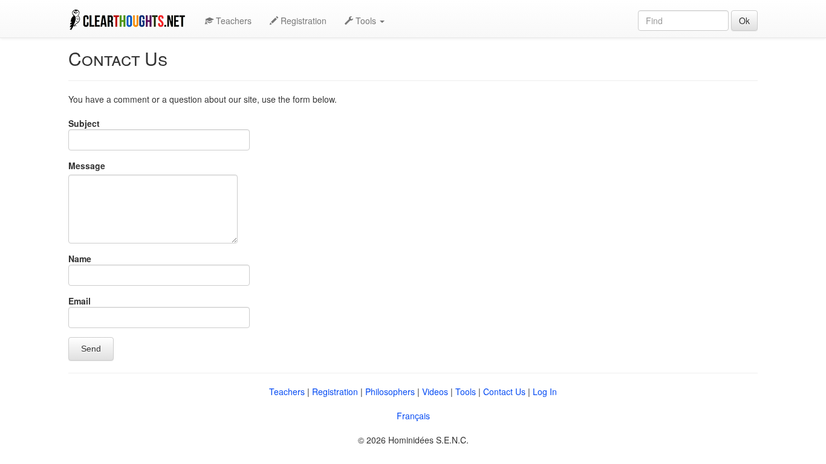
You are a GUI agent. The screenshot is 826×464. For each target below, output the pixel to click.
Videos (435, 391)
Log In (545, 391)
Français (413, 416)
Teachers (232, 20)
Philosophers (390, 391)
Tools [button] (366, 20)
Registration (302, 20)
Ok (744, 20)
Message (86, 166)
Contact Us (504, 391)
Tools (465, 391)
